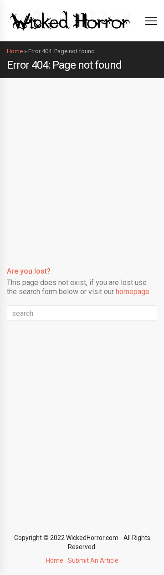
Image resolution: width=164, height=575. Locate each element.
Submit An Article (93, 560)
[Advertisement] (82, 164)
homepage (132, 291)
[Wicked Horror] (70, 20)
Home (15, 51)
